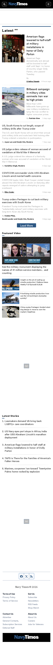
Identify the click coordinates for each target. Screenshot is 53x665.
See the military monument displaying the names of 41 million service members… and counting (25, 270)
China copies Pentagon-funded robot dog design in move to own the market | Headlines (35, 309)
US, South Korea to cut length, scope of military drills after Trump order (23, 127)
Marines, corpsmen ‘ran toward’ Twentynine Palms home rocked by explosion (28, 470)
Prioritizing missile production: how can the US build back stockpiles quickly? (34, 295)
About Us (32, 617)
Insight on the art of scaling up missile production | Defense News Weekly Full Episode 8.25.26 (34, 282)
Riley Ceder (9, 192)
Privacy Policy (9, 597)
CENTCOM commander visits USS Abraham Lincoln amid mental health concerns (25, 174)
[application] (26, 250)
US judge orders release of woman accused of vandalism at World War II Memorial (26, 150)
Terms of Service (10, 600)
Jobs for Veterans (36, 624)
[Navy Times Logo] (18, 4)
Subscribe (32, 597)
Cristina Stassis (32, 81)
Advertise (7, 617)
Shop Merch (33, 607)
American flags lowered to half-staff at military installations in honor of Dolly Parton (38, 45)
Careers (31, 620)
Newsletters (33, 600)
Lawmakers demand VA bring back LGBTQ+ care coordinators (23, 422)
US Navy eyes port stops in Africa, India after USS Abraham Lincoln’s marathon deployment (26, 434)
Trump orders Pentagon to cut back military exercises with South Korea (25, 201)
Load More (26, 225)
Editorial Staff (8, 627)
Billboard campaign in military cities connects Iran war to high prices (38, 94)
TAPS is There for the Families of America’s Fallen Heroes (28, 459)
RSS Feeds (33, 604)
